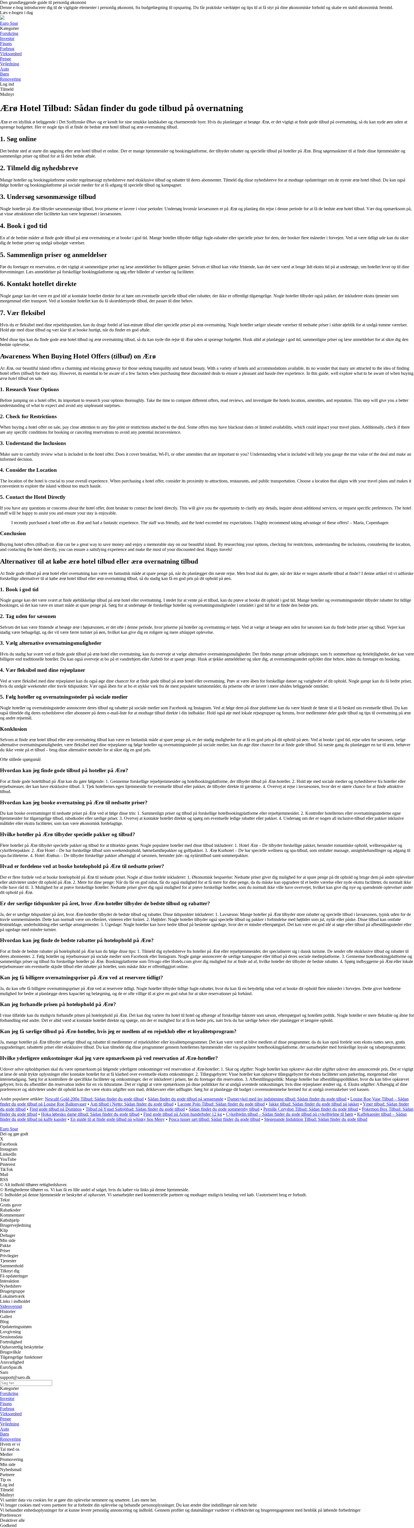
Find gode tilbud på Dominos (56, 1109)
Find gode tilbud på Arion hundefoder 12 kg (182, 1114)
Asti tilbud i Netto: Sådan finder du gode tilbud (131, 1104)
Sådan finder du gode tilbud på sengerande (185, 1099)
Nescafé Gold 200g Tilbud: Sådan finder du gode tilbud (94, 1099)
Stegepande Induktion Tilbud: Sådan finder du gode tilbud (315, 1119)
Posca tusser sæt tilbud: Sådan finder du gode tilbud (214, 1119)
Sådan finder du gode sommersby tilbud (224, 1109)
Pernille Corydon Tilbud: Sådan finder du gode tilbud (310, 1109)
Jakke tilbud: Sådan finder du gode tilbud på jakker (314, 1104)
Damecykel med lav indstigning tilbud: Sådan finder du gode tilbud (286, 1099)
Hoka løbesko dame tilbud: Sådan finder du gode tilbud (90, 1114)
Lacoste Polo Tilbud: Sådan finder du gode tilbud (221, 1104)
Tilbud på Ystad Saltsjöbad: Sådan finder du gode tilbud (135, 1109)
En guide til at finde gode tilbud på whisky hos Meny (117, 1119)
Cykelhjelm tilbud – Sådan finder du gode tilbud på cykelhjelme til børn (289, 1114)
